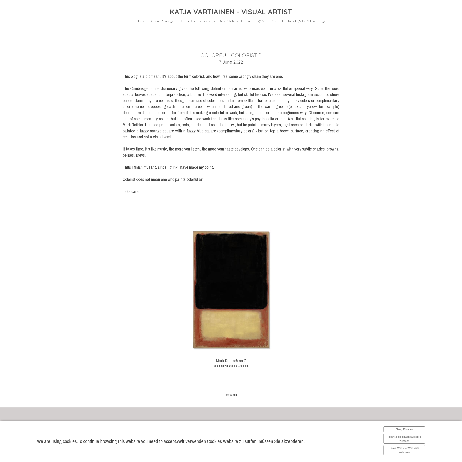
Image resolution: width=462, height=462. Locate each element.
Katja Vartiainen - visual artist (231, 11)
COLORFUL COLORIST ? (230, 55)
